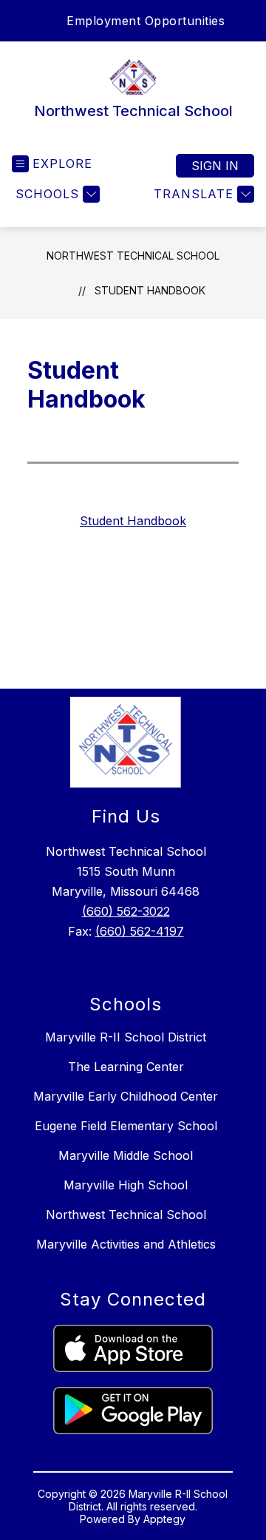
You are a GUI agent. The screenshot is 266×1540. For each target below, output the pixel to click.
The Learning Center (126, 1066)
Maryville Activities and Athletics (126, 1244)
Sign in (215, 165)
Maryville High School (126, 1185)
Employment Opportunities (145, 20)
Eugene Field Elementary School (126, 1125)
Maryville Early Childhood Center (125, 1096)
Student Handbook (150, 290)
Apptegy (164, 1519)
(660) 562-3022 (126, 911)
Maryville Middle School (125, 1155)
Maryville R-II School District (125, 1037)
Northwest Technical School (133, 255)
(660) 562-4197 (139, 931)
